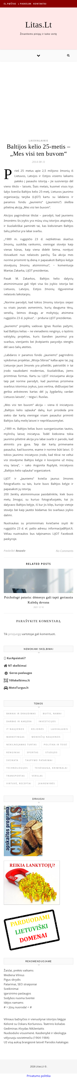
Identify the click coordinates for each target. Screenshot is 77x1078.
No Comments (64, 551)
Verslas (37, 775)
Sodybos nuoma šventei (19, 998)
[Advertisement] (38, 94)
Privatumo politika (38, 1076)
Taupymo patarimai (39, 760)
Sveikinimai (11, 989)
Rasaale (21, 550)
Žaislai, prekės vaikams (18, 970)
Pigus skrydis (12, 979)
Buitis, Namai (52, 713)
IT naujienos (15, 729)
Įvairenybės (46, 783)
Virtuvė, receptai (18, 783)
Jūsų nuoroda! (18, 1007)
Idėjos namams (13, 1002)
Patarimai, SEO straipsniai (20, 984)
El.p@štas (10, 3)
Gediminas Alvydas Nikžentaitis (24, 1028)
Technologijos (17, 767)
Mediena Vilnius (14, 975)
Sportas (32, 752)
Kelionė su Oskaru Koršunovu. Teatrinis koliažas (34, 1024)
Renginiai (13, 752)
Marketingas (15, 736)
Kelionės (37, 729)
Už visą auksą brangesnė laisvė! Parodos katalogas (36, 1042)
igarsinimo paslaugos (17, 993)
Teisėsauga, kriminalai (51, 767)
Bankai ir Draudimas (21, 713)
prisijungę (14, 634)
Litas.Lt (38, 25)
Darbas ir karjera (19, 721)
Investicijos (47, 721)
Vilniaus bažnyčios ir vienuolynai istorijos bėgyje (35, 1019)
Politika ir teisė (55, 744)
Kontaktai (39, 3)
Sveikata (12, 760)
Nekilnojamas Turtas (21, 744)
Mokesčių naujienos (46, 736)
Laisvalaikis (38, 140)
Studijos (51, 752)
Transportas (15, 775)
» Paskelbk (24, 3)
